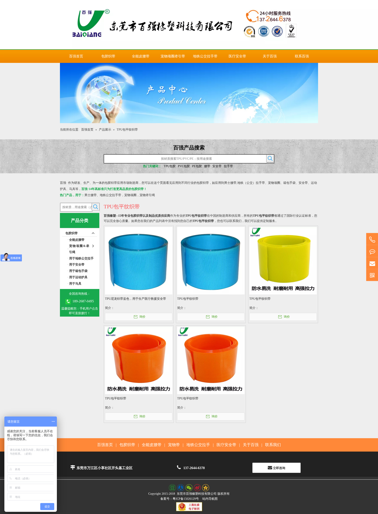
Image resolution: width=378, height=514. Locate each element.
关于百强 (251, 445)
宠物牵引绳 (147, 195)
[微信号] (372, 275)
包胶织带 (71, 233)
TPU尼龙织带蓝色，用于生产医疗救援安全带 (135, 298)
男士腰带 (90, 195)
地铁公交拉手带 (110, 195)
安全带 (217, 166)
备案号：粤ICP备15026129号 (179, 498)
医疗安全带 (226, 445)
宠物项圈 (130, 195)
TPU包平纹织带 (187, 298)
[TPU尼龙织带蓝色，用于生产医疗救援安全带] (138, 260)
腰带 (207, 166)
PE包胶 (197, 166)
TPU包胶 (170, 166)
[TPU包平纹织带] (211, 260)
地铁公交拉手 (198, 445)
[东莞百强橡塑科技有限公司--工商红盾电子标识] (189, 506)
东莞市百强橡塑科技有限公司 (197, 493)
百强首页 (105, 445)
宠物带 (174, 445)
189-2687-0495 (83, 301)
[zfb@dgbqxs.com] (372, 263)
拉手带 (228, 166)
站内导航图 (210, 498)
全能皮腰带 (151, 445)
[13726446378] (372, 240)
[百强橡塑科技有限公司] (189, 24)
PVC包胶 (184, 166)
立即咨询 (278, 468)
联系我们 (273, 445)
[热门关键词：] (270, 158)
